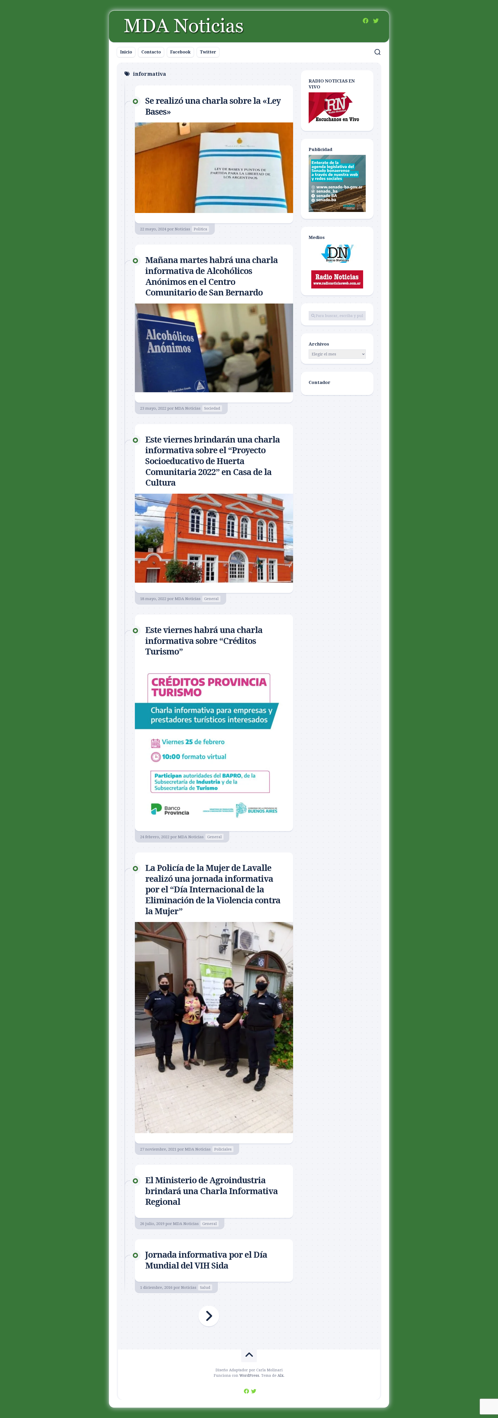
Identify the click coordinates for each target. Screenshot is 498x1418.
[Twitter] (376, 21)
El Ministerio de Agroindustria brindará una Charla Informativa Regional (211, 1191)
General (211, 599)
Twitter (208, 52)
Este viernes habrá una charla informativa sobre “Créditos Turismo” (203, 641)
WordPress (249, 1375)
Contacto (151, 52)
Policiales (223, 1149)
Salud (205, 1287)
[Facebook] (365, 21)
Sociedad (212, 408)
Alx (280, 1375)
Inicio (126, 52)
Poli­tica (200, 229)
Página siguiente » (208, 1316)
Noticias (182, 229)
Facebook (180, 52)
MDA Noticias (187, 408)
